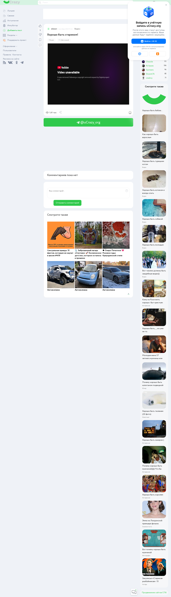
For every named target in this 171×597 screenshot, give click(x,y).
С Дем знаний (64, 40)
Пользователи (9, 50)
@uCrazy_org (90, 122)
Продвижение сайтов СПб (154, 592)
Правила (7, 54)
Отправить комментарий (67, 202)
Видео (77, 28)
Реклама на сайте (11, 58)
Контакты (17, 54)
